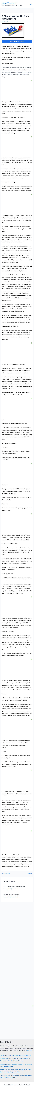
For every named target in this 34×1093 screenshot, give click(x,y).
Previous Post (5, 873)
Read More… (29, 1050)
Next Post (30, 873)
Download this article (17, 41)
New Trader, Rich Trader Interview (14, 886)
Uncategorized (6, 889)
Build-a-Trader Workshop (11, 895)
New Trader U (9, 3)
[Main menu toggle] (30, 4)
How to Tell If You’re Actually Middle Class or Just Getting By (15, 1055)
